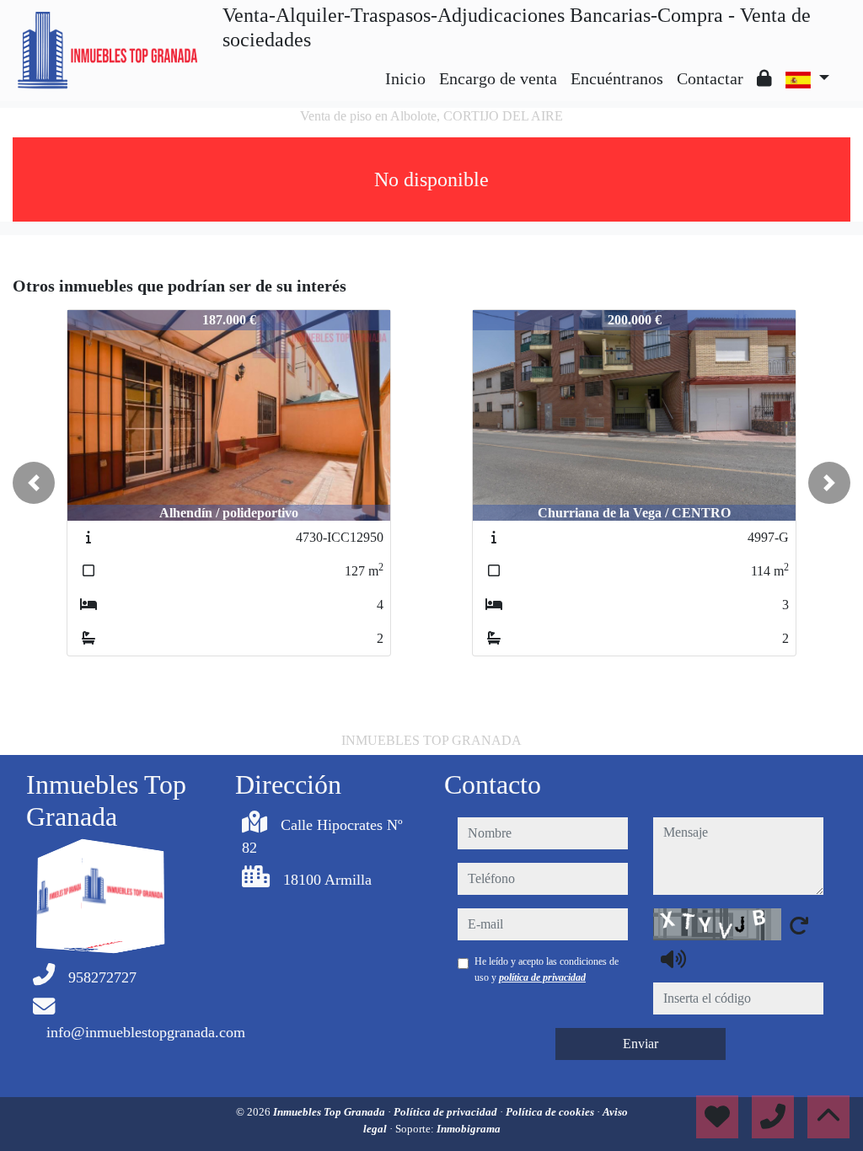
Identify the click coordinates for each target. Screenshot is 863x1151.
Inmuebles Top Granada (330, 1111)
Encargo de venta (498, 78)
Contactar (710, 78)
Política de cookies (551, 1111)
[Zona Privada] (764, 78)
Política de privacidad (447, 1111)
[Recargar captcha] (799, 925)
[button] (34, 483)
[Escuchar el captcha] (673, 959)
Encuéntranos (617, 78)
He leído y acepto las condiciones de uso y (546, 969)
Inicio (405, 78)
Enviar (640, 1043)
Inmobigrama (469, 1128)
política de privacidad (542, 977)
